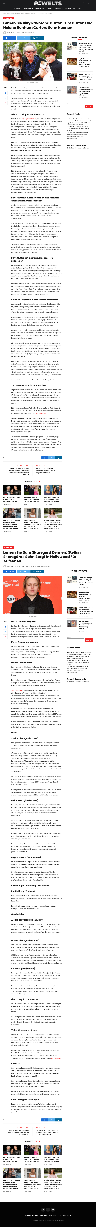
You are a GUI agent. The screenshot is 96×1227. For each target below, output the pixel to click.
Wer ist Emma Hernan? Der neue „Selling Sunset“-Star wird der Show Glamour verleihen (32, 524)
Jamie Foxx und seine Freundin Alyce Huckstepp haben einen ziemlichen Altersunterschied (11, 524)
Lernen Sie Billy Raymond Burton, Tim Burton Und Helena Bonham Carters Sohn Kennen (47, 1132)
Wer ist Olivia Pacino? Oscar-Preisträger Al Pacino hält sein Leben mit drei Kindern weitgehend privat (53, 524)
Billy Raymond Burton (28, 119)
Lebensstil (18, 8)
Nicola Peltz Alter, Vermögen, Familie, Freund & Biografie (31, 499)
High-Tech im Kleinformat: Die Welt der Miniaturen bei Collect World (85, 62)
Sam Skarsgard (16, 690)
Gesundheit (59, 8)
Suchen (69, 104)
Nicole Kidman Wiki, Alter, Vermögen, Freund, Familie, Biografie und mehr (45, 470)
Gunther (11, 33)
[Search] (92, 3)
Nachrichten (28, 8)
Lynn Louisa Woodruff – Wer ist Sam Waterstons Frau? (12, 499)
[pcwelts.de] (48, 3)
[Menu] (4, 3)
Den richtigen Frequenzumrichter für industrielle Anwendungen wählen (86, 91)
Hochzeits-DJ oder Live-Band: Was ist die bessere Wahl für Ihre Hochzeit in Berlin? (86, 47)
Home (4, 13)
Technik (49, 8)
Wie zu (80, 8)
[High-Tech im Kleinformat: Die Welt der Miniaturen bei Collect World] (72, 61)
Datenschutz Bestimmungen (60, 1215)
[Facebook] (5, 93)
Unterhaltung (70, 8)
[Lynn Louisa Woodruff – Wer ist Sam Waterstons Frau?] (12, 490)
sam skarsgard (41, 413)
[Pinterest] (5, 103)
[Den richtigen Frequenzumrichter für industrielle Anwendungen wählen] (72, 90)
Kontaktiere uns (31, 1215)
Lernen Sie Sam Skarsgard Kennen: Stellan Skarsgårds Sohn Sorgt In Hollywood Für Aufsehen (19, 471)
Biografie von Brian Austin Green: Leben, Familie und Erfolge (52, 499)
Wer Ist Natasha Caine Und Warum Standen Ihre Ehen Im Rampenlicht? (18, 1132)
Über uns (43, 1215)
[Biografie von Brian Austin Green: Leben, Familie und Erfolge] (53, 490)
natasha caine (56, 1058)
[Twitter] (5, 98)
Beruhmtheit (39, 8)
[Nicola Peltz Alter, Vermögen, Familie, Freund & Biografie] (33, 490)
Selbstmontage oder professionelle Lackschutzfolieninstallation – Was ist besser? (78, 129)
